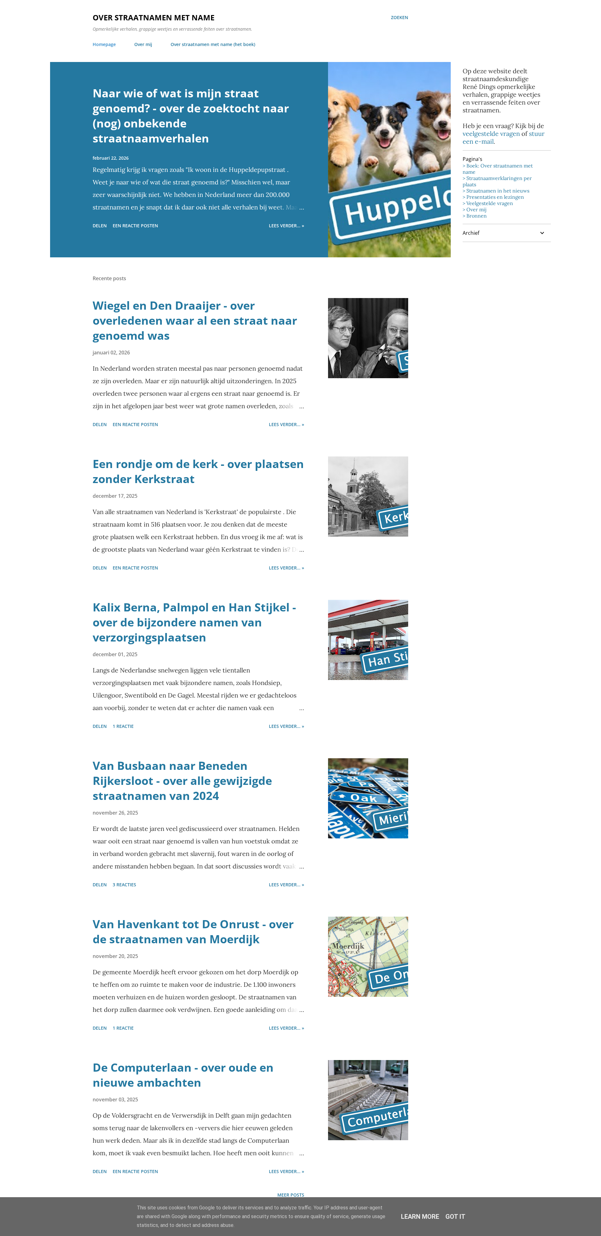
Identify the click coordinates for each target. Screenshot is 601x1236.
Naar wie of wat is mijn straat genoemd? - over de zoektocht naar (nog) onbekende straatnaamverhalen (191, 115)
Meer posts (290, 1195)
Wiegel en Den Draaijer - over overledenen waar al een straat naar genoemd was (195, 320)
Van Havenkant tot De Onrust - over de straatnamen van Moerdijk (193, 931)
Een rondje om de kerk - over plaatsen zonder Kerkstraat (198, 471)
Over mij (143, 44)
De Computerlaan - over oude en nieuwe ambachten (183, 1075)
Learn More (420, 1216)
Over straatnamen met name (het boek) (213, 44)
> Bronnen (475, 216)
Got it (455, 1216)
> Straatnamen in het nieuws (496, 191)
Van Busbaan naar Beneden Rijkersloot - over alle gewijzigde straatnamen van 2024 (182, 780)
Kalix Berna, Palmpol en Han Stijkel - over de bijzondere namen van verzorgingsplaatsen (194, 622)
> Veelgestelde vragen (488, 203)
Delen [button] (100, 226)
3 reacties (124, 885)
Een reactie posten (135, 226)
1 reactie (123, 726)
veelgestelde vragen (491, 133)
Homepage (104, 44)
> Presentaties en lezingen (493, 197)
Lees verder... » (286, 226)
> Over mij (474, 209)
